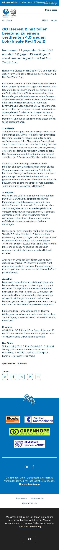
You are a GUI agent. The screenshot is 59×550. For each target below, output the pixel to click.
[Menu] (54, 10)
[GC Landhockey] (9, 13)
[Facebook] (33, 467)
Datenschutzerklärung (29, 527)
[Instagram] (26, 467)
